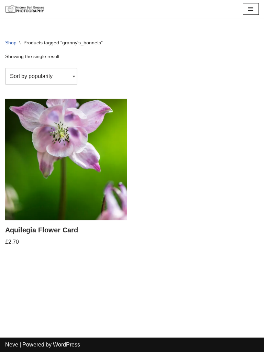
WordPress (66, 345)
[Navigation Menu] (251, 9)
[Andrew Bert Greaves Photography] (25, 9)
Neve (11, 345)
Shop (10, 42)
